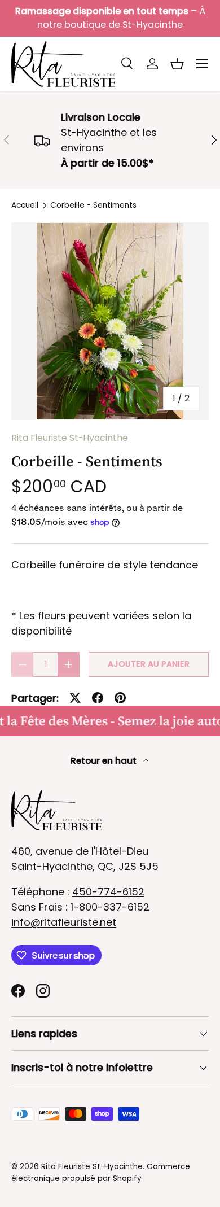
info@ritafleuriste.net (63, 922)
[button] (177, 63)
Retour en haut (105, 760)
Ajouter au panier (149, 664)
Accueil (24, 205)
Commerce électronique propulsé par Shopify (100, 1172)
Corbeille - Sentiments (93, 205)
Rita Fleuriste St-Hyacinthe (69, 437)
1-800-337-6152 (110, 907)
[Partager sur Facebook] (97, 697)
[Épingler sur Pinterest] (120, 697)
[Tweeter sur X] (75, 697)
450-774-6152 (108, 892)
